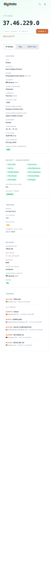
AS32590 (9, 327)
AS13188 (9, 299)
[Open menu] (45, 4)
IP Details (9, 47)
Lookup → (42, 31)
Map (20, 47)
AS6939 (8, 319)
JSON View (31, 47)
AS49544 (9, 312)
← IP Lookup (8, 16)
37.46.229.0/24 (12, 256)
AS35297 (9, 343)
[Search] (40, 4)
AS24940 (9, 335)
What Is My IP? (9, 36)
